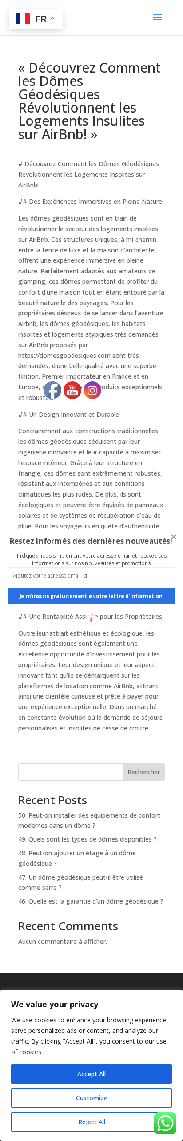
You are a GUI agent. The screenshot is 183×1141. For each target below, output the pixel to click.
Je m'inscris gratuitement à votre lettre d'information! (92, 595)
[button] (91, 541)
